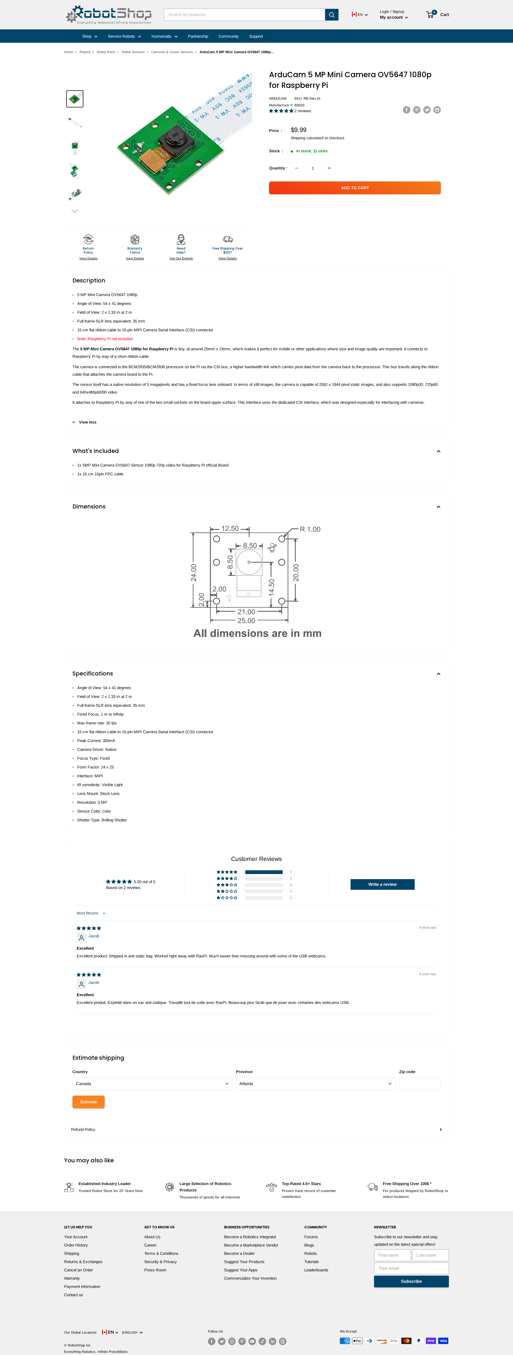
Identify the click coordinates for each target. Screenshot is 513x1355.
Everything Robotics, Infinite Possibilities (96, 1352)
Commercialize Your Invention (250, 1278)
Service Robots (122, 36)
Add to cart (355, 187)
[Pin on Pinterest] (417, 110)
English (130, 1332)
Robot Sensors (133, 52)
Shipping (71, 1253)
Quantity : (278, 168)
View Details (88, 258)
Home (68, 52)
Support (256, 36)
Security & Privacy (160, 1261)
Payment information (82, 1286)
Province (244, 1071)
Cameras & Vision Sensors (172, 52)
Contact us (73, 1294)
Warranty (72, 1278)
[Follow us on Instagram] (232, 1341)
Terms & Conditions (161, 1253)
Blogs (309, 1245)
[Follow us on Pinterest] (242, 1341)
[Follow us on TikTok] (262, 1341)
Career (150, 1245)
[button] (75, 210)
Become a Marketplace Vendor (251, 1245)
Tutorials (311, 1261)
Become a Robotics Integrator (250, 1236)
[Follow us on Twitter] (222, 1341)
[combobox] (244, 15)
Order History (76, 1245)
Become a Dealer (239, 1253)
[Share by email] (437, 110)
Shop (87, 36)
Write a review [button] (382, 884)
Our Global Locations (80, 1332)
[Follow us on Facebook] (211, 1341)
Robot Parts (106, 52)
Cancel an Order (78, 1270)
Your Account (75, 1236)
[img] (89, 928)
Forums (311, 1236)
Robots (85, 52)
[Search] (332, 15)
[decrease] (296, 168)
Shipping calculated (307, 138)
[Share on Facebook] (406, 110)
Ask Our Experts (181, 258)
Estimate (88, 1102)
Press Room (155, 1270)
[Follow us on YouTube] (252, 1341)
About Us (152, 1236)
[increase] (329, 168)
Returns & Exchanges (83, 1261)
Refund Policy (83, 1129)
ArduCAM (277, 98)
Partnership (198, 36)
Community (229, 36)
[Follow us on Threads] (282, 1341)
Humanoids (162, 36)
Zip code (407, 1071)
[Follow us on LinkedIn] (272, 1341)
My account (392, 17)
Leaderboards (316, 1270)
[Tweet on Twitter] (427, 110)
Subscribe (411, 1281)
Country (80, 1071)
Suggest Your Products (244, 1261)
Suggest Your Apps (241, 1270)
